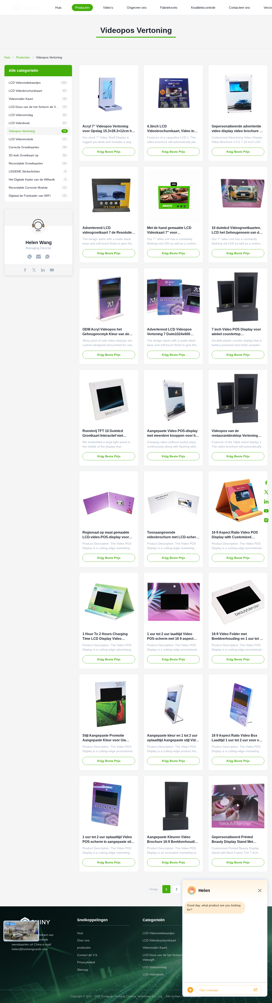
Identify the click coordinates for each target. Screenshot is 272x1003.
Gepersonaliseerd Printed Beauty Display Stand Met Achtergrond (232, 841)
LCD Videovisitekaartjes (158, 933)
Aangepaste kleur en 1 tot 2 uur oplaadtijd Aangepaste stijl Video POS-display (173, 740)
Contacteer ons (239, 7)
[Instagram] (266, 520)
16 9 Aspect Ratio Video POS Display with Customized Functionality (235, 537)
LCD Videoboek (153, 974)
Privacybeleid (86, 962)
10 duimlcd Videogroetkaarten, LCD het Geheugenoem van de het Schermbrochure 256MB (236, 232)
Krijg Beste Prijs (108, 151)
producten (84, 947)
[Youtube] (266, 511)
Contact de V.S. (87, 955)
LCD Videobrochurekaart (159, 940)
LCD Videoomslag (155, 967)
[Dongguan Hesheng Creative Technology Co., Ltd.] (26, 7)
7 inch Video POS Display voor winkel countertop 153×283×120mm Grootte (236, 334)
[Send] (255, 990)
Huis (58, 7)
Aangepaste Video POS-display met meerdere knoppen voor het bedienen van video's (173, 435)
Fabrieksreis (168, 7)
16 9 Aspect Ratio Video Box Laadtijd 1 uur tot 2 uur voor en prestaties (236, 740)
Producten (82, 7)
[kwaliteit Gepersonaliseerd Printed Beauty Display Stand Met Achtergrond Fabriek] (238, 805)
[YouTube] (52, 270)
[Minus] (259, 890)
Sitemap (82, 969)
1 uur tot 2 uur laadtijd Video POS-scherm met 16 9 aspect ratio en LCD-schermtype (170, 638)
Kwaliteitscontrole (203, 7)
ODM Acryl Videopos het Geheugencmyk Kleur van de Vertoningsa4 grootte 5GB (105, 334)
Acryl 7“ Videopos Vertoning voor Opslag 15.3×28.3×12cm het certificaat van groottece (108, 131)
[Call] (29, 256)
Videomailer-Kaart (155, 947)
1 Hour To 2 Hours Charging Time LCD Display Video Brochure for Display (105, 638)
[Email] (38, 256)
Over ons (83, 940)
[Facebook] (266, 482)
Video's (108, 7)
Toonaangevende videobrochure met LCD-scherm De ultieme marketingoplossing (173, 537)
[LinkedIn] (266, 501)
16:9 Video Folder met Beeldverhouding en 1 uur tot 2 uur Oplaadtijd (237, 638)
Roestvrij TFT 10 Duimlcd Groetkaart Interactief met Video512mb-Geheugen (102, 435)
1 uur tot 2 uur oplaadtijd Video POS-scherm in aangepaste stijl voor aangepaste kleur (107, 841)
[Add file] (190, 990)
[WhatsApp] (47, 256)
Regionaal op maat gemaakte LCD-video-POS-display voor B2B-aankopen (105, 537)
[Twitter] (266, 492)
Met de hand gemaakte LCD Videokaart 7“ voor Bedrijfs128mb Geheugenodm (171, 232)
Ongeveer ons (137, 7)
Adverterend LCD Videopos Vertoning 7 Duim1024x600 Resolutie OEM (169, 334)
